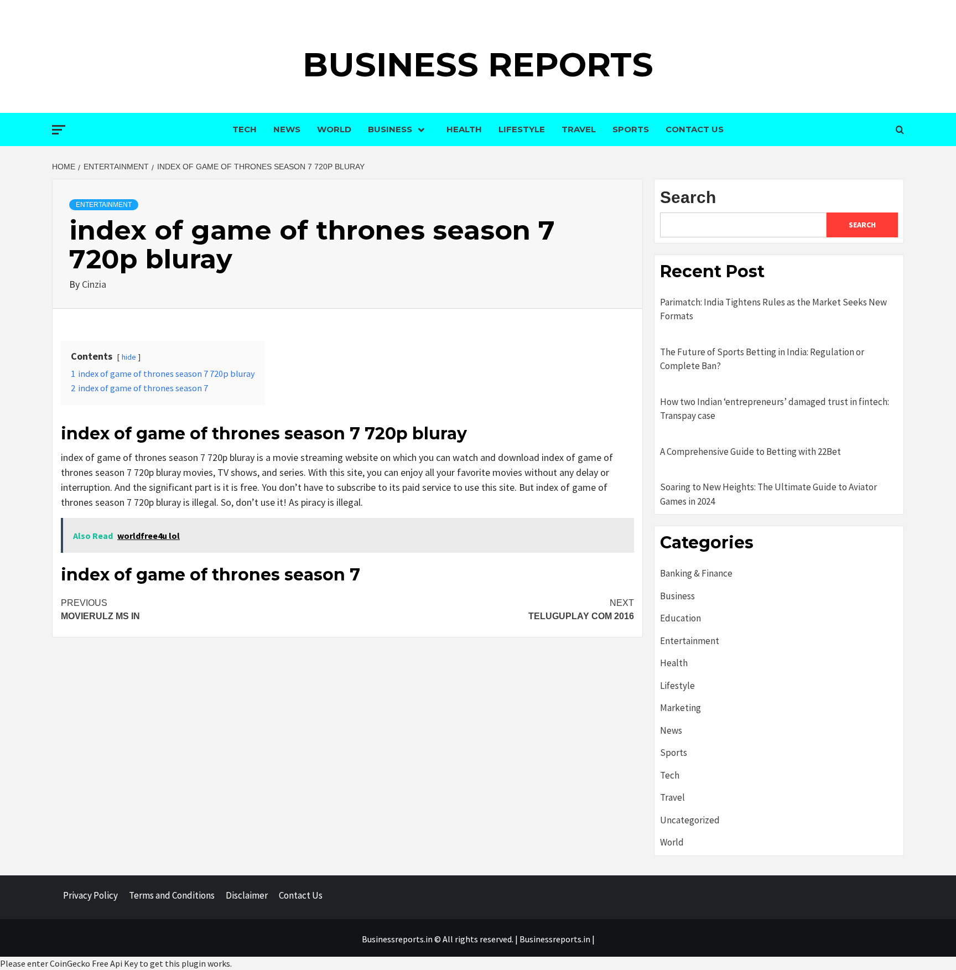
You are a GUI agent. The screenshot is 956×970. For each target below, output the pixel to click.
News (286, 129)
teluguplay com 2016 (581, 609)
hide (129, 357)
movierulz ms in (100, 609)
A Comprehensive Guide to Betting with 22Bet (750, 451)
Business (390, 129)
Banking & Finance (696, 573)
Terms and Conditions (172, 895)
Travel (579, 129)
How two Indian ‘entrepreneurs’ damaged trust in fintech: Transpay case (774, 409)
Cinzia (94, 284)
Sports (630, 129)
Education (680, 618)
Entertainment (104, 205)
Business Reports (478, 64)
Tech (244, 129)
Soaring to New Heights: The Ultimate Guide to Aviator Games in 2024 (768, 494)
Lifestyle (521, 129)
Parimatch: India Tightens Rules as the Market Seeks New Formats (773, 309)
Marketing (680, 708)
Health (464, 129)
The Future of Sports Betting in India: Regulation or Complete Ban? (762, 359)
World (334, 129)
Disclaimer (247, 895)
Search (688, 197)
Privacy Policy (90, 895)
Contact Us (695, 129)
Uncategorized (690, 820)
